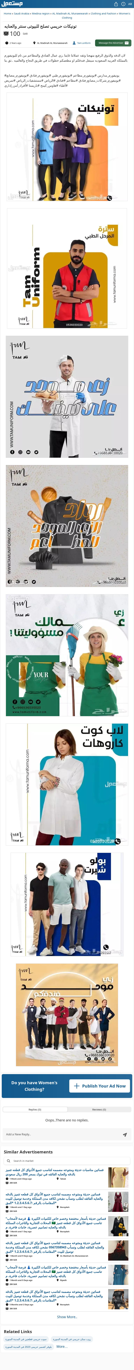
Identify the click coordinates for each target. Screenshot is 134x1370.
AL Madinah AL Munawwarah (70, 13)
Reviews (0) (99, 1109)
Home (7, 13)
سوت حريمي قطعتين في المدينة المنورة (26, 1339)
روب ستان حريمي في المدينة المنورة (72, 1339)
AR (130, 4)
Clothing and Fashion (103, 13)
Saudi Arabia (21, 13)
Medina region (41, 13)
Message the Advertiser (111, 42)
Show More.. (67, 1317)
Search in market (24, 1160)
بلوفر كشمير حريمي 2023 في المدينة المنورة (28, 1346)
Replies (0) (35, 1109)
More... (62, 1346)
